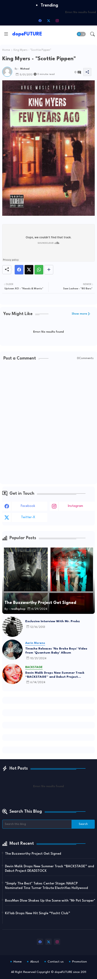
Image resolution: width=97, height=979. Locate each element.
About (34, 961)
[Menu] (6, 34)
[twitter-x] (48, 20)
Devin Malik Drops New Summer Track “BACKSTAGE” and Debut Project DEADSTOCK (54, 675)
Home (6, 50)
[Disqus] (48, 423)
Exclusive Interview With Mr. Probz (52, 621)
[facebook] (40, 20)
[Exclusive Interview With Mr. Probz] (12, 627)
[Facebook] (19, 269)
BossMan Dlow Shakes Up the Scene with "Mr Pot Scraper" (50, 900)
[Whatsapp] (39, 269)
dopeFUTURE (27, 34)
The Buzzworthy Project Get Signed (33, 854)
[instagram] (57, 20)
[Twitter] (29, 269)
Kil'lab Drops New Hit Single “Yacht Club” (37, 913)
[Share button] (48, 269)
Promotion (79, 961)
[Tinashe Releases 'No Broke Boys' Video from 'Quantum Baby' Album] (12, 650)
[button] (81, 34)
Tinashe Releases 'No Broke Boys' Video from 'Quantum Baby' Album (56, 650)
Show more (79, 313)
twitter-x (28, 517)
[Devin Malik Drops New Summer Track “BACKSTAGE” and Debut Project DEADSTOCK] (12, 674)
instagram (75, 506)
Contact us (56, 961)
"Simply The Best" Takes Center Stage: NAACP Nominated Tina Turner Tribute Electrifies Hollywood (46, 886)
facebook (28, 506)
